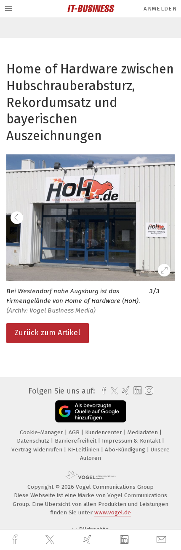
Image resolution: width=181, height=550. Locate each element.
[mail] (162, 539)
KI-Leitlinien (84, 449)
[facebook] (16, 539)
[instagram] (148, 391)
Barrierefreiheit (76, 440)
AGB (75, 432)
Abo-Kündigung (126, 449)
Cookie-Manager (42, 432)
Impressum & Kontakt (132, 440)
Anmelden (160, 8)
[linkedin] (125, 539)
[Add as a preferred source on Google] (90, 411)
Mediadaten (144, 432)
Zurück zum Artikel (47, 332)
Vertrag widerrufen (37, 449)
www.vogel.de (112, 512)
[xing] (88, 539)
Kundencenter (104, 432)
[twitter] (51, 540)
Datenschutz (34, 440)
